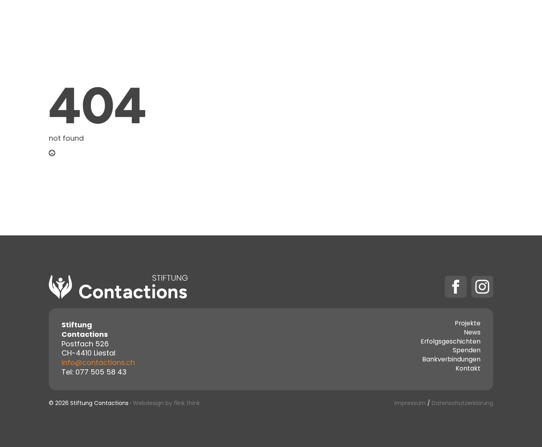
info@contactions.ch (98, 363)
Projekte (253, 21)
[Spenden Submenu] (419, 21)
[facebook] (456, 287)
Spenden (395, 21)
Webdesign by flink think (166, 403)
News (472, 333)
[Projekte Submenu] (274, 21)
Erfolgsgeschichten (450, 342)
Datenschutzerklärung (462, 403)
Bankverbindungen (451, 360)
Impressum (410, 403)
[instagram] (482, 287)
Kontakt (350, 21)
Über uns (305, 21)
